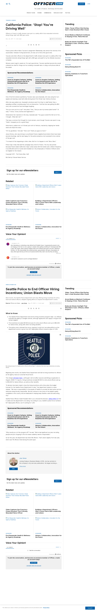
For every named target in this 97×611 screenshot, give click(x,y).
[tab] (11, 238)
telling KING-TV (53, 398)
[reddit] (36, 44)
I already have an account (33, 275)
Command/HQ (47, 12)
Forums (39, 12)
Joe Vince (24, 303)
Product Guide (31, 12)
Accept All (90, 608)
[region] (34, 251)
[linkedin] (31, 44)
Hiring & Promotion (11, 284)
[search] (9, 4)
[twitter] (33, 44)
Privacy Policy (46, 607)
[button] (7, 4)
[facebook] (28, 44)
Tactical (67, 12)
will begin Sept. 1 (18, 378)
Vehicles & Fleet (58, 12)
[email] (38, 44)
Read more (58, 253)
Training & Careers (11, 20)
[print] (61, 44)
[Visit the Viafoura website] (58, 263)
